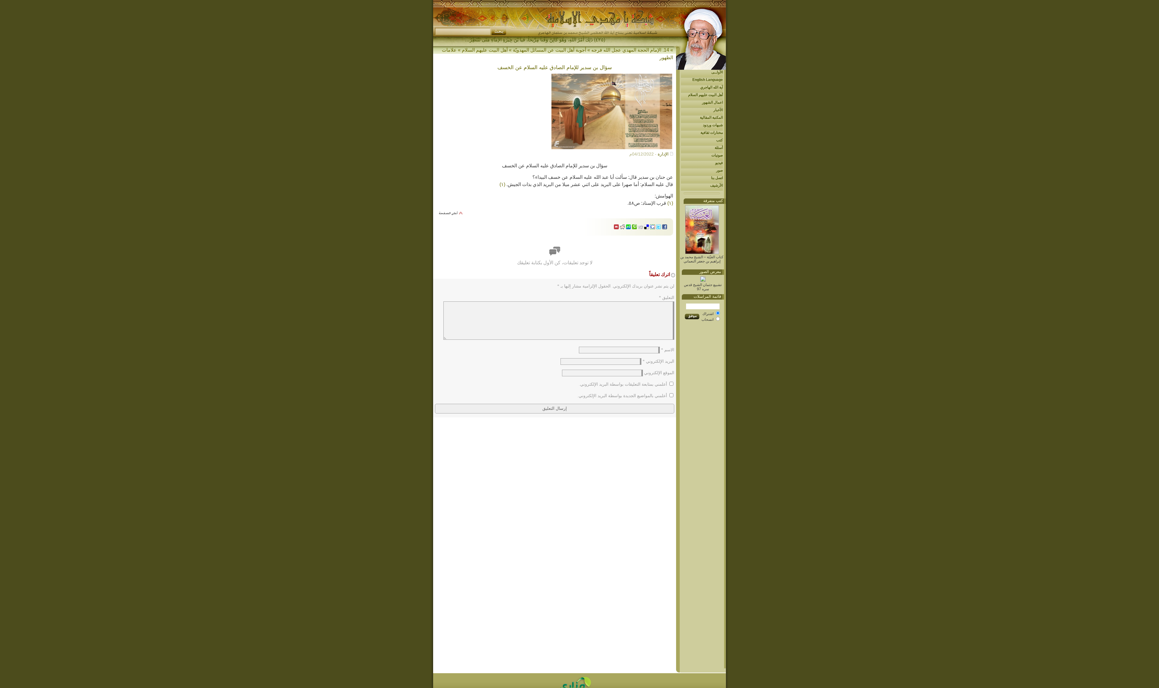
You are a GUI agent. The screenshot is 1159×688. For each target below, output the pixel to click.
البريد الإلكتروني (658, 361)
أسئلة (719, 148)
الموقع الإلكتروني (659, 373)
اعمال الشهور (712, 102)
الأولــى (717, 72)
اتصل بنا (717, 178)
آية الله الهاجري (711, 87)
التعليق (666, 297)
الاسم (667, 350)
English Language (707, 80)
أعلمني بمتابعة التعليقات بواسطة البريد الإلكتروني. (623, 384)
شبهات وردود (713, 125)
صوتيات (717, 155)
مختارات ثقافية (712, 132)
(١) (502, 184)
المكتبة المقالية (711, 117)
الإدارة (663, 154)
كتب (719, 140)
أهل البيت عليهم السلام (705, 95)
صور (719, 170)
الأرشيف (716, 185)
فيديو (719, 163)
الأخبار (718, 110)
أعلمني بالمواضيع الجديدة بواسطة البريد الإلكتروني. (622, 396)
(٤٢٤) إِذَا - (595, 39)
